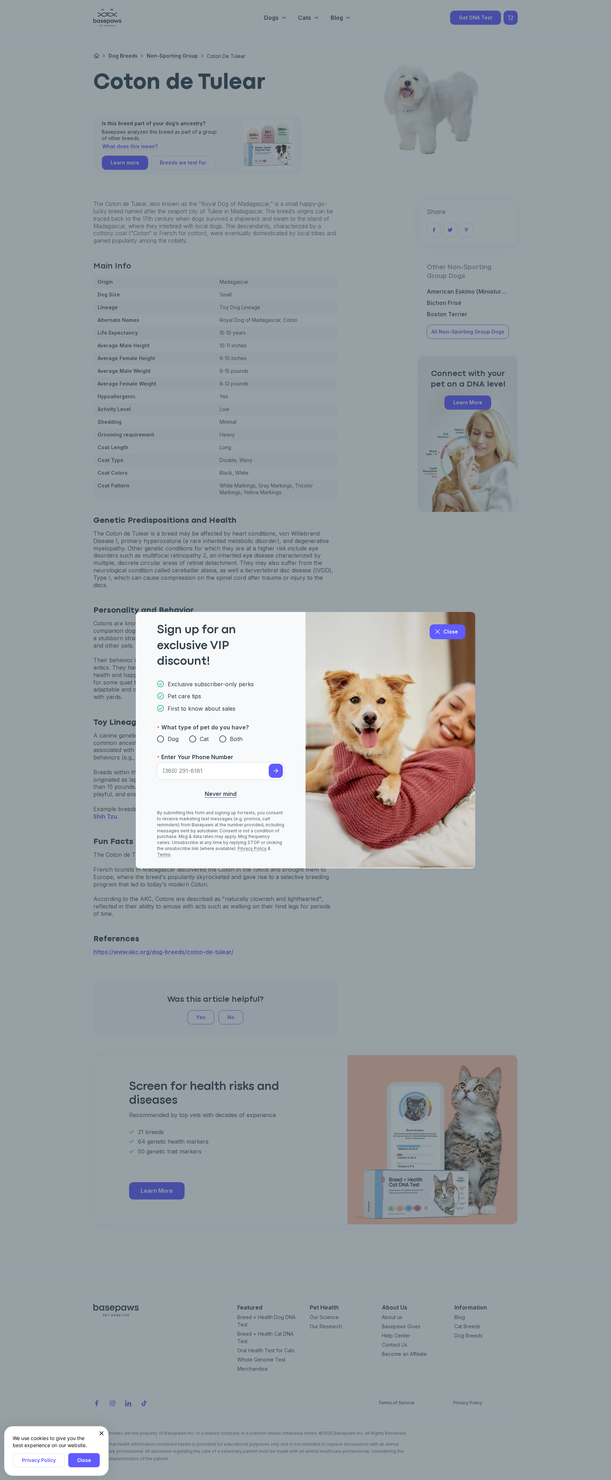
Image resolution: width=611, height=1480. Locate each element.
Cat (204, 738)
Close (84, 1460)
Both (236, 738)
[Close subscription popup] (101, 1433)
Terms (163, 854)
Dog (173, 738)
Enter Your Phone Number (197, 757)
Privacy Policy (39, 1460)
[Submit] (276, 771)
